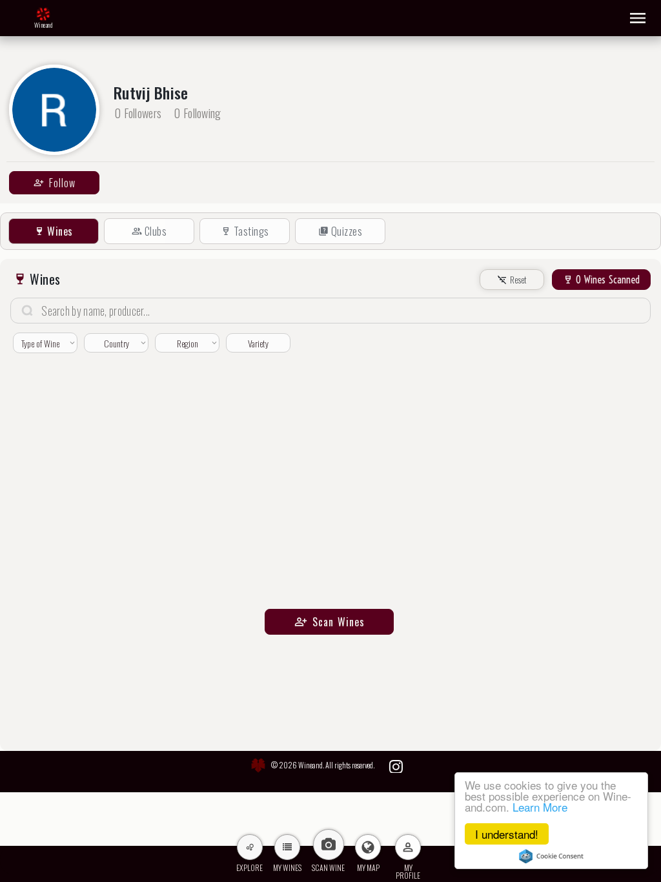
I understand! (506, 834)
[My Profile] (408, 847)
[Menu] (637, 18)
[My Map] (368, 847)
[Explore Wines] (250, 847)
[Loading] (43, 14)
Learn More (540, 807)
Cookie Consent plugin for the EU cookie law (551, 856)
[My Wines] (287, 847)
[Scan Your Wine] (328, 844)
